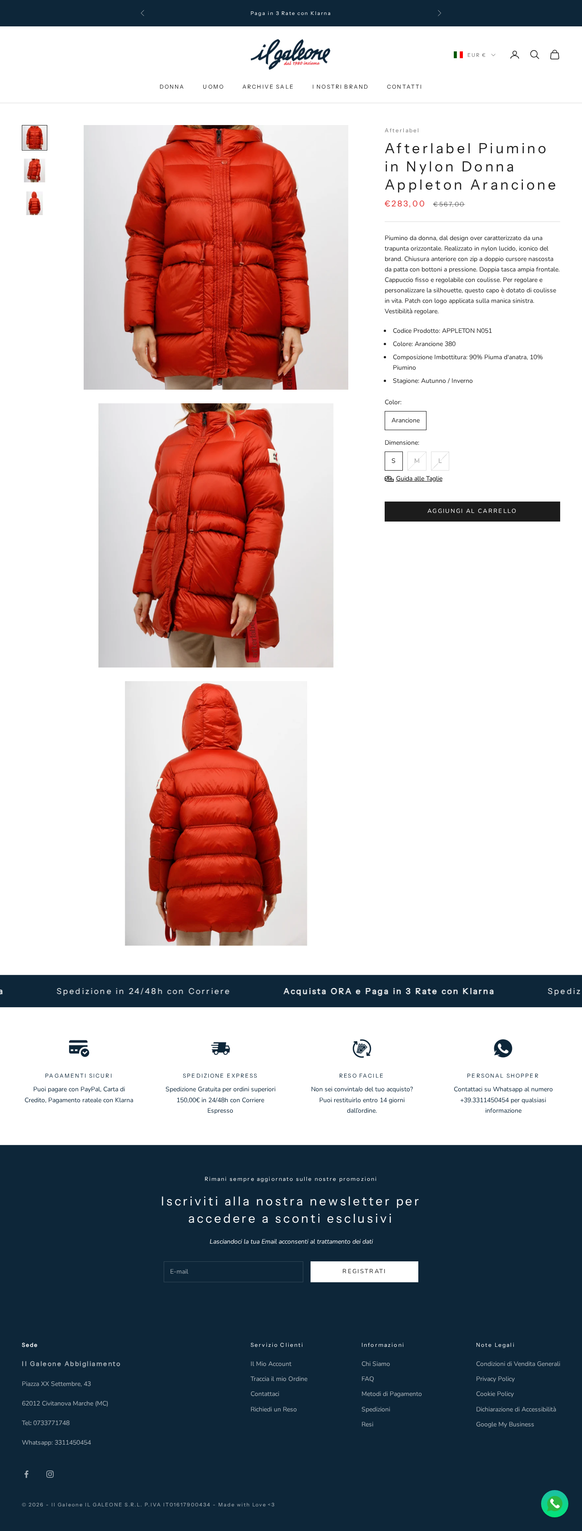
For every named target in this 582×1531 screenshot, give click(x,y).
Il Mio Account (271, 1364)
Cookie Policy (495, 1394)
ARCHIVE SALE (268, 86)
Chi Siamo (375, 1364)
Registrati (364, 1271)
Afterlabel (402, 130)
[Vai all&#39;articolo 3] (34, 203)
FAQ (367, 1379)
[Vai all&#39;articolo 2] (34, 170)
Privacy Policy (495, 1379)
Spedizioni (375, 1409)
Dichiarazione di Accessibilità (516, 1409)
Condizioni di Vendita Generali (518, 1364)
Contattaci (265, 1394)
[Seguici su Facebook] (26, 1474)
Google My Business (505, 1424)
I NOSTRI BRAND (340, 86)
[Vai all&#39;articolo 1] (34, 138)
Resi (367, 1424)
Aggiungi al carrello (472, 511)
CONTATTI (404, 86)
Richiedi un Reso (274, 1409)
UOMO (213, 86)
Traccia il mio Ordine (279, 1379)
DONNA (172, 86)
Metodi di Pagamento (391, 1394)
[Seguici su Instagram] (50, 1474)
